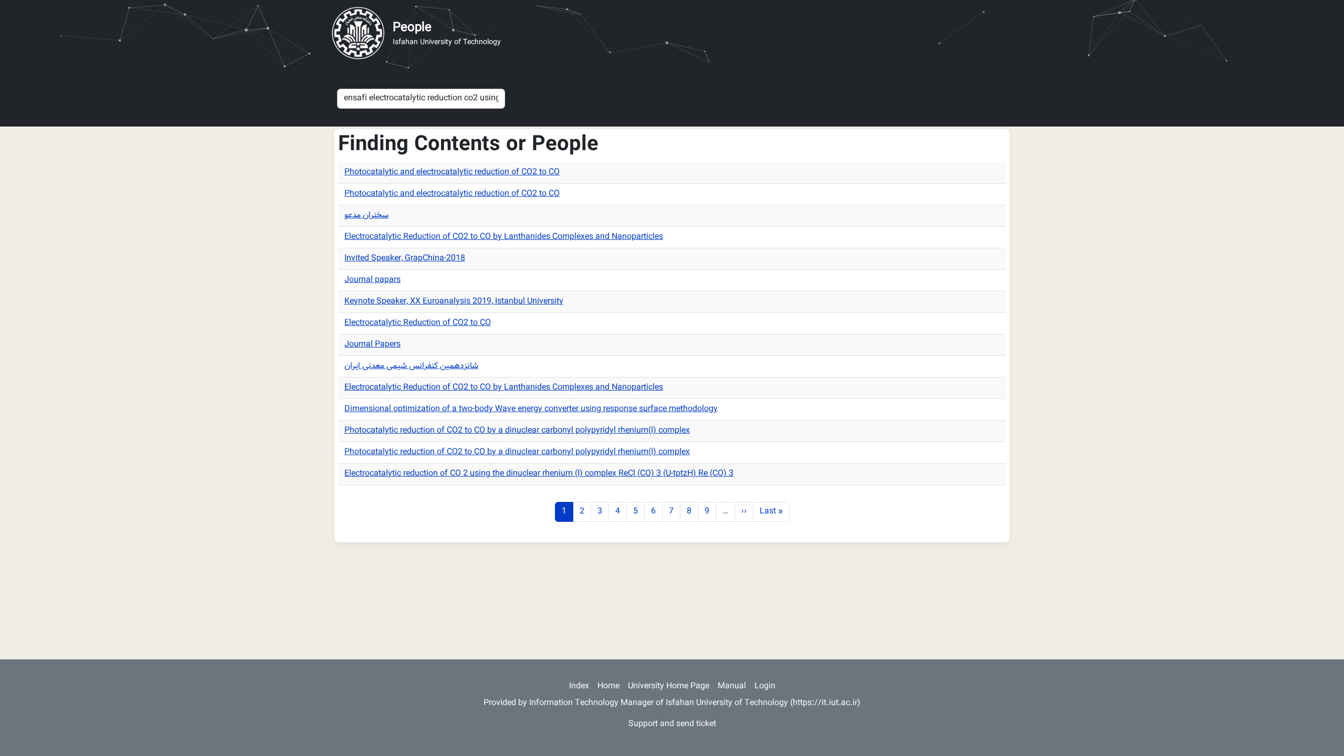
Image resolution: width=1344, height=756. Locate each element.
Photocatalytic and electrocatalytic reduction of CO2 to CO (452, 172)
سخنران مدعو (366, 215)
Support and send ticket (672, 724)
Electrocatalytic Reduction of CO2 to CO (417, 323)
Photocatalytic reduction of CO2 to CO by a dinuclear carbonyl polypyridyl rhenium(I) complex (517, 430)
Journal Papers (372, 344)
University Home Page (668, 686)
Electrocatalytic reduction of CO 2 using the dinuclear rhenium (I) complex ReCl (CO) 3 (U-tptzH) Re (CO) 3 (538, 473)
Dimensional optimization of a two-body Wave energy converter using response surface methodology (531, 409)
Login (764, 686)
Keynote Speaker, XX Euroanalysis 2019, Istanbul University (453, 301)
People (412, 28)
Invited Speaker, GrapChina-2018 (404, 258)
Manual (732, 686)
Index (579, 686)
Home (608, 686)
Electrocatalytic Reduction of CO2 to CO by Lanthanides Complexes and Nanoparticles (503, 237)
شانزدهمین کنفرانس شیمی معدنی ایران (411, 366)
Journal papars (372, 280)
